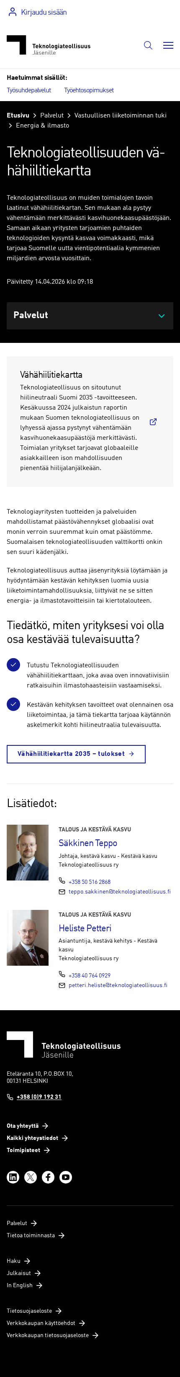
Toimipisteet (23, 1150)
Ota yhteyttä (23, 1126)
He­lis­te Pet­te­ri (85, 928)
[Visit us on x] (30, 1177)
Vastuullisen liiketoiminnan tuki (121, 115)
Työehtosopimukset (88, 90)
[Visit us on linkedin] (13, 1177)
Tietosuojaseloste (29, 1311)
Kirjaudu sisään (44, 12)
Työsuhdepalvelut (29, 90)
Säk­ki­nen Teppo (88, 843)
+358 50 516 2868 (90, 882)
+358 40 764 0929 (90, 976)
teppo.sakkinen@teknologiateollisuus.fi (120, 892)
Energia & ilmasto (42, 126)
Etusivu (18, 115)
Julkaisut (19, 1273)
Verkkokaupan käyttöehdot (41, 1323)
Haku (14, 1261)
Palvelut (52, 115)
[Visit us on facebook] (48, 1177)
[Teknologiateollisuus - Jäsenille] (48, 45)
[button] (148, 45)
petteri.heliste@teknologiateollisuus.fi (118, 985)
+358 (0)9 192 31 (39, 1097)
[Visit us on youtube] (65, 1177)
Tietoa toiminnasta (31, 1236)
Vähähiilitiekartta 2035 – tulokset (71, 754)
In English (20, 1285)
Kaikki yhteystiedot (32, 1138)
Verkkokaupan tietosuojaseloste (48, 1335)
